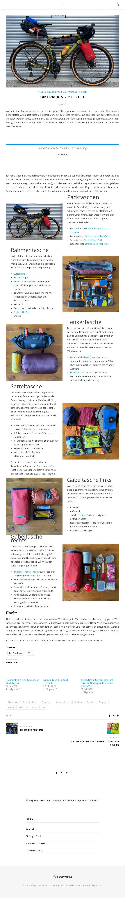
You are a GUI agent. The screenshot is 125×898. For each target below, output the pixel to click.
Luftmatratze (77, 372)
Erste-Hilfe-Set (22, 311)
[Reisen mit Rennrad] (12, 728)
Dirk (25, 702)
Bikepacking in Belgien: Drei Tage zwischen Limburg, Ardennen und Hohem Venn (96, 682)
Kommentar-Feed (35, 843)
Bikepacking (59, 92)
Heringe (82, 514)
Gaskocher (19, 587)
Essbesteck (26, 579)
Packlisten (86, 885)
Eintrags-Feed (33, 836)
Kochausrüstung (63, 702)
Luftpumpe (19, 273)
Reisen (83, 92)
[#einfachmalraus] (62, 877)
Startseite (70, 885)
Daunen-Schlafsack (79, 357)
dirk (11, 715)
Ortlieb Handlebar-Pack (97, 236)
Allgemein (44, 92)
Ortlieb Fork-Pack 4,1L (97, 243)
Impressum (97, 885)
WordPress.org (34, 850)
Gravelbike (46, 702)
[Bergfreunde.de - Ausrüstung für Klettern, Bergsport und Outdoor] (62, 800)
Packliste (90, 702)
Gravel (34, 702)
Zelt (97, 497)
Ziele (78, 885)
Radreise (103, 702)
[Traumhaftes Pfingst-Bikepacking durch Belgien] (113, 728)
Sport (34, 707)
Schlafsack (22, 707)
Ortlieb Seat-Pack (93, 239)
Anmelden (31, 829)
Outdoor (78, 702)
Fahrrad (73, 92)
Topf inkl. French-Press (26, 571)
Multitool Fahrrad (23, 281)
